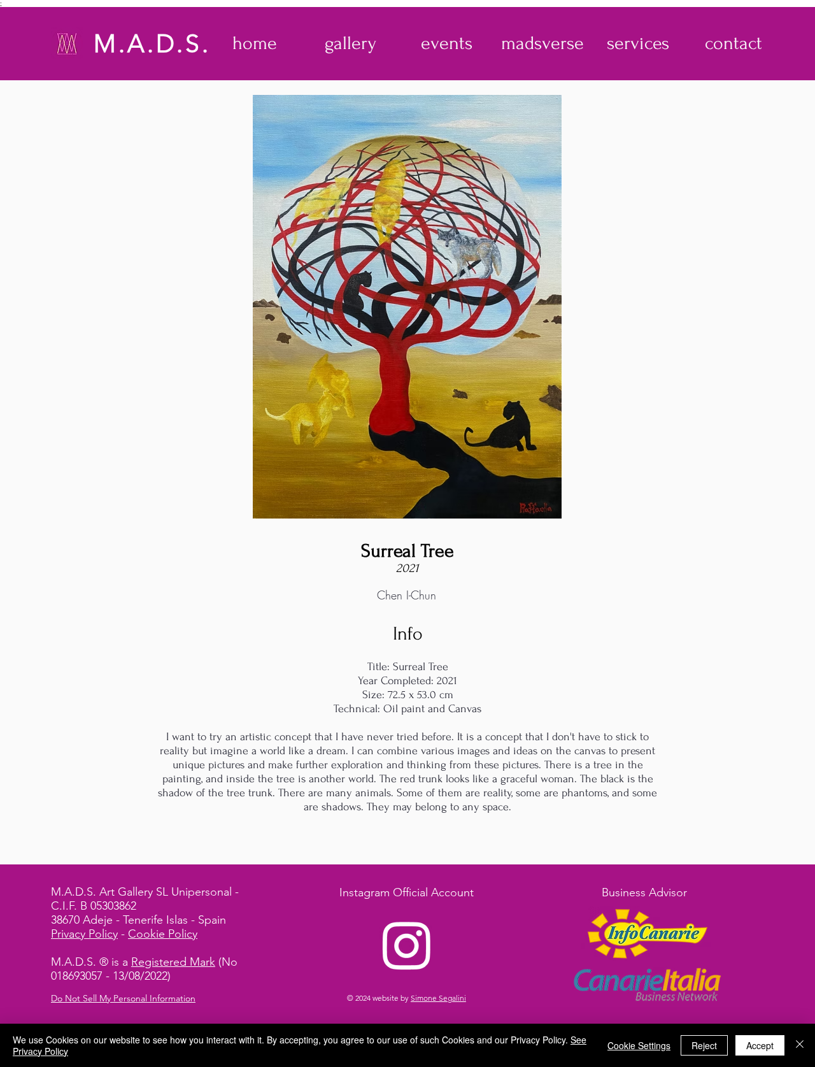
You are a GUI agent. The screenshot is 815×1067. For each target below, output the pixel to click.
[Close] (799, 1045)
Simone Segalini (438, 998)
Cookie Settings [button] (638, 1045)
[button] (350, 43)
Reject (704, 1045)
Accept (760, 1045)
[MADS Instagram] (407, 945)
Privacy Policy (84, 934)
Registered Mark (173, 962)
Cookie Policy (162, 934)
